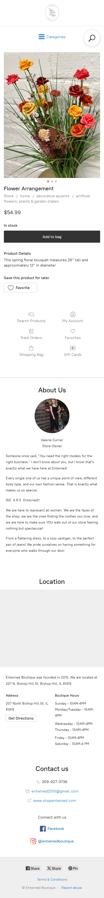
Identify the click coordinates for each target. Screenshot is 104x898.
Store (9, 196)
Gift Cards (73, 354)
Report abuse (71, 888)
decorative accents (53, 196)
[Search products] (92, 38)
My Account (72, 320)
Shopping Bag (31, 354)
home (25, 196)
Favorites (73, 337)
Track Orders (31, 337)
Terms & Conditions (52, 879)
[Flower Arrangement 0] (52, 115)
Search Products (31, 320)
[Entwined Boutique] (52, 12)
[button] (20, 287)
